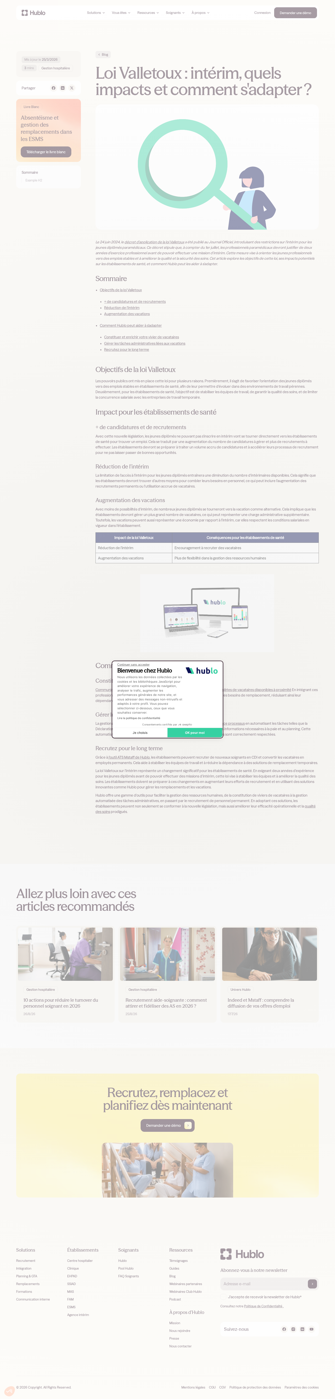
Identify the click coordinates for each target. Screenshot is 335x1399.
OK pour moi (195, 733)
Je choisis (140, 733)
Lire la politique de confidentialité (138, 718)
